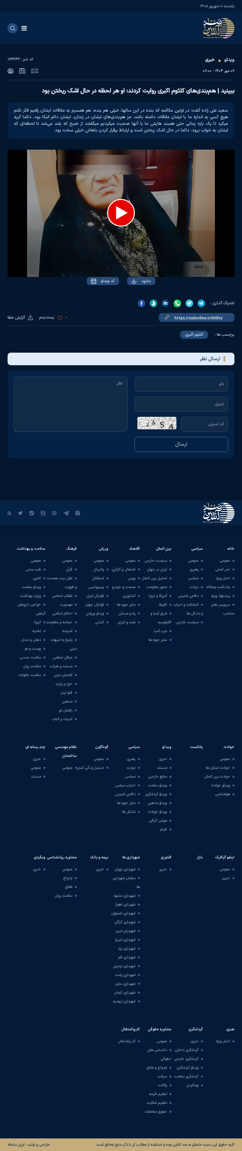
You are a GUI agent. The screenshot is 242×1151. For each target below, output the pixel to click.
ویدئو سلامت (31, 587)
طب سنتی (33, 569)
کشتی (99, 622)
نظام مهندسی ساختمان (66, 751)
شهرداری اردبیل (124, 966)
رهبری (194, 569)
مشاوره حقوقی (159, 1029)
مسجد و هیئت (60, 666)
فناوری (166, 857)
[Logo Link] (218, 28)
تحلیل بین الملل (154, 578)
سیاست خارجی (187, 622)
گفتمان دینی (63, 675)
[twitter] (189, 303)
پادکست (196, 747)
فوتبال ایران (95, 596)
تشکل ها (128, 812)
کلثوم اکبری (194, 335)
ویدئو (229, 60)
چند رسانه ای (35, 747)
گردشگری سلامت (186, 1076)
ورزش (103, 549)
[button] (121, 213)
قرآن (69, 569)
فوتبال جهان (94, 605)
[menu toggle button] (24, 28)
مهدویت (66, 605)
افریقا (163, 605)
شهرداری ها (131, 857)
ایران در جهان (157, 569)
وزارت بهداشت (30, 596)
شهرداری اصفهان (123, 913)
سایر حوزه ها (157, 640)
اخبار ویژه (223, 578)
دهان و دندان (31, 640)
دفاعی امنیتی (188, 596)
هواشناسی (222, 794)
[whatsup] (177, 303)
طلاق (68, 887)
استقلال (98, 578)
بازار (200, 857)
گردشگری (195, 1029)
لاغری (37, 578)
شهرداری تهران (124, 869)
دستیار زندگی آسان (90, 768)
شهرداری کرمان (124, 992)
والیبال (98, 569)
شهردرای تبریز (125, 931)
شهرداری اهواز (125, 904)
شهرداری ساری (125, 984)
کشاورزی (129, 596)
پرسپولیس (96, 587)
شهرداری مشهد (124, 896)
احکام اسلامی (62, 613)
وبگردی (39, 857)
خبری (210, 60)
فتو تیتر (66, 693)
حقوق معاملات (156, 1112)
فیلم (163, 829)
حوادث (228, 747)
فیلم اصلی (133, 299)
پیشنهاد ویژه (220, 596)
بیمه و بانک (99, 857)
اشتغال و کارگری (123, 569)
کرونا (37, 622)
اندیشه (67, 631)
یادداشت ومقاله (218, 587)
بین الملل (163, 549)
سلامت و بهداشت (31, 549)
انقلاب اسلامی (62, 596)
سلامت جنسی (30, 657)
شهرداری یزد (126, 948)
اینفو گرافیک (224, 857)
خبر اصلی (222, 569)
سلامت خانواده (30, 675)
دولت (194, 587)
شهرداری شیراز (125, 940)
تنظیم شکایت (157, 1103)
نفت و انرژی (126, 622)
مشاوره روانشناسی (62, 857)
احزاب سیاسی (125, 785)
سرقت (162, 1076)
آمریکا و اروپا (158, 596)
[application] (121, 213)
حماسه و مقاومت (59, 622)
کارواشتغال (130, 1029)
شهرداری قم (126, 957)
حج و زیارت (63, 684)
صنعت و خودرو (123, 587)
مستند (162, 768)
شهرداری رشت (125, 975)
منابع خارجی (157, 776)
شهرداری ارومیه (124, 1001)
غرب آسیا (160, 631)
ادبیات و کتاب (62, 719)
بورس (131, 578)
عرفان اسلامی (62, 657)
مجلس (193, 578)
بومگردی (192, 1085)
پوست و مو (33, 649)
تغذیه (36, 631)
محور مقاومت (156, 587)
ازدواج (67, 878)
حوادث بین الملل (217, 776)
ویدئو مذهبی (157, 803)
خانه (230, 549)
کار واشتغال (126, 1041)
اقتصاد (134, 549)
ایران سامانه (16, 1145)
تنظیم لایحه (158, 1094)
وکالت (162, 1085)
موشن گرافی (158, 820)
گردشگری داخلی (187, 1050)
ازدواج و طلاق (156, 1068)
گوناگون (101, 747)
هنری (230, 1029)
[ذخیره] (22, 71)
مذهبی (67, 701)
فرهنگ (71, 549)
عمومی (225, 561)
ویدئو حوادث (220, 785)
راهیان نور (65, 710)
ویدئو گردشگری (156, 794)
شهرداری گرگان (124, 922)
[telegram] (201, 303)
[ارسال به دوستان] (34, 70)
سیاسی (197, 549)
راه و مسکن (126, 613)
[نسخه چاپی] (11, 71)
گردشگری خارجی (186, 1059)
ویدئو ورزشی (95, 613)
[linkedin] (165, 303)
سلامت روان (32, 666)
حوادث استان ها (218, 768)
